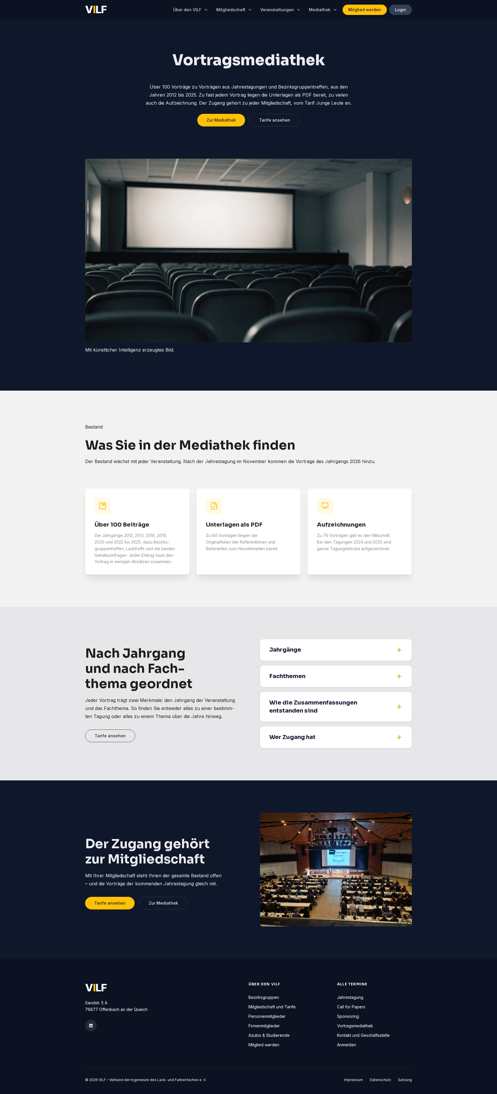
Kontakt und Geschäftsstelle (363, 1035)
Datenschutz (380, 1080)
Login (400, 9)
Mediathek (319, 9)
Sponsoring (348, 1016)
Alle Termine (352, 984)
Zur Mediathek (221, 120)
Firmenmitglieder (264, 1025)
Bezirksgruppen (263, 997)
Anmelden (346, 1044)
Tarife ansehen (274, 120)
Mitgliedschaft (230, 9)
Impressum (353, 1080)
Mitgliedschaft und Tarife (272, 1006)
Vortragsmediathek (355, 1025)
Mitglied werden (364, 9)
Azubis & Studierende (269, 1035)
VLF (96, 9)
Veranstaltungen (277, 9)
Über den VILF (187, 9)
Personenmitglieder (267, 1016)
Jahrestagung (350, 997)
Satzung (405, 1080)
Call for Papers (351, 1006)
